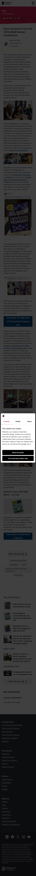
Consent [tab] (7, 421)
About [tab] (29, 421)
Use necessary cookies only (18, 458)
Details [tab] (18, 421)
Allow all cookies (18, 452)
